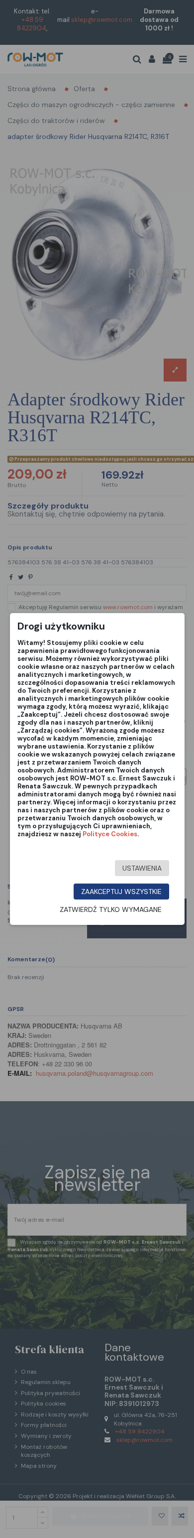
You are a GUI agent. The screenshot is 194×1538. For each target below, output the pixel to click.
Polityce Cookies (110, 834)
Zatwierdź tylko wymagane (111, 909)
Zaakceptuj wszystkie (121, 891)
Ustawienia (142, 868)
